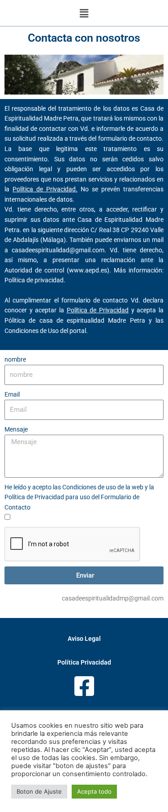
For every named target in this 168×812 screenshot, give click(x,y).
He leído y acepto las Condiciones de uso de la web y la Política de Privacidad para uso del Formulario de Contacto (79, 497)
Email (12, 394)
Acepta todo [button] (94, 791)
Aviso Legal (84, 638)
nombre (15, 359)
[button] (83, 13)
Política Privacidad (84, 662)
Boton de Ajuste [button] (39, 791)
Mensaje (16, 429)
